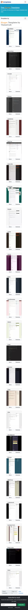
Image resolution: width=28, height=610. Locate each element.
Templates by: (5, 18)
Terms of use (10, 607)
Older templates (20, 592)
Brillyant (9, 457)
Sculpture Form (11, 525)
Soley (9, 570)
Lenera (9, 231)
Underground (11, 502)
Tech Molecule (11, 434)
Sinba (9, 276)
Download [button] (18, 46)
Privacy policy (17, 607)
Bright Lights (11, 547)
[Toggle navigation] (25, 2)
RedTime (10, 141)
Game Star (10, 164)
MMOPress (10, 480)
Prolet (9, 344)
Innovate (10, 73)
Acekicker (10, 186)
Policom (9, 96)
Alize (9, 412)
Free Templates (10, 7)
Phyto (9, 389)
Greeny (9, 322)
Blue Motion (10, 28)
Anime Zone (10, 51)
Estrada (9, 209)
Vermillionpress (11, 299)
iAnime (9, 254)
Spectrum (10, 367)
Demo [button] (10, 46)
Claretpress (10, 119)
